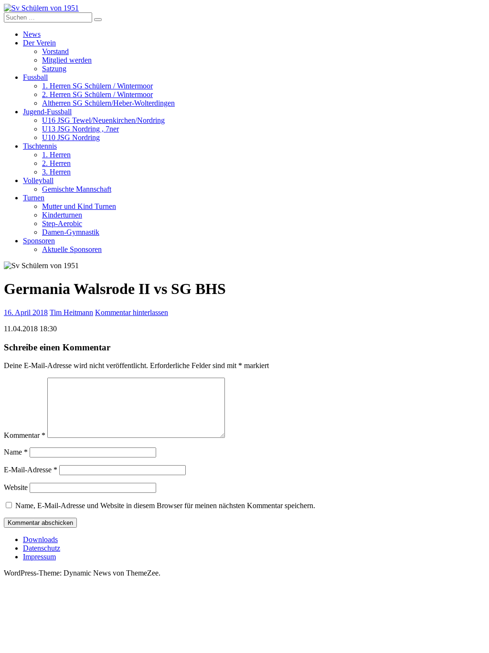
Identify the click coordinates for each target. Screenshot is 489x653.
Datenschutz (41, 548)
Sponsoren (39, 241)
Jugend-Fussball (47, 112)
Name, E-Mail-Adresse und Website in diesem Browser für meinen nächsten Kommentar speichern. (165, 505)
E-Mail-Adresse (30, 470)
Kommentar (24, 435)
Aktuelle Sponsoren (72, 249)
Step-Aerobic (62, 223)
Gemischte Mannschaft (76, 189)
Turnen (33, 198)
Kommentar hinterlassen (131, 312)
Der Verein (39, 43)
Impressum (39, 557)
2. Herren (56, 163)
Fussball (35, 77)
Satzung (54, 69)
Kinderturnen (62, 215)
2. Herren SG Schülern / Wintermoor (97, 94)
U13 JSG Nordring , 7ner (80, 129)
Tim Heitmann (71, 312)
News (32, 34)
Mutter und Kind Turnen (79, 206)
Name (16, 452)
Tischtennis (40, 146)
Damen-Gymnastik (70, 232)
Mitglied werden (67, 60)
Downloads (40, 539)
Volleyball (38, 180)
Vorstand (55, 51)
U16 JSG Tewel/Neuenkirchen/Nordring (103, 120)
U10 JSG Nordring (71, 137)
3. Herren (56, 172)
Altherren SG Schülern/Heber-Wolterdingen (108, 103)
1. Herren (56, 155)
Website (16, 487)
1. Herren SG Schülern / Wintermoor (97, 86)
